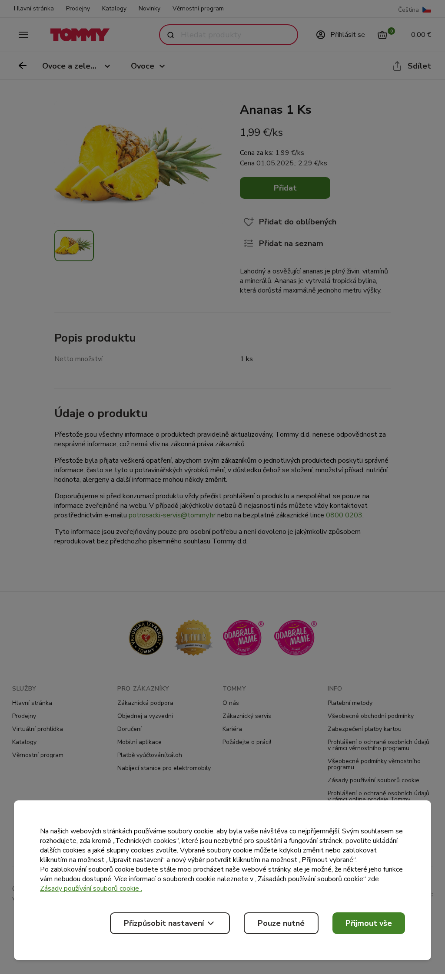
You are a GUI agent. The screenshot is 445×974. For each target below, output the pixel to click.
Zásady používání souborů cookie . (91, 888)
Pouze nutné (281, 923)
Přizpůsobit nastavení (164, 923)
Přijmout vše (368, 923)
